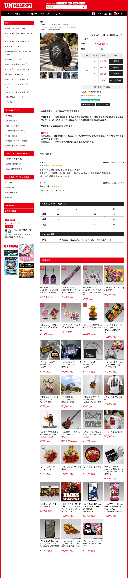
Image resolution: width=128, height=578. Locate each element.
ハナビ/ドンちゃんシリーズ (17, 69)
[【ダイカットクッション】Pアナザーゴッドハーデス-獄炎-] (114, 350)
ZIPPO (9, 182)
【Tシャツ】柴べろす (113, 432)
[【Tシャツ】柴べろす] (114, 419)
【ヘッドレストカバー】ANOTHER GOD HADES (71, 364)
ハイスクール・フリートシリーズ (19, 85)
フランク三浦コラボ (14, 159)
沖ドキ (75, 3)
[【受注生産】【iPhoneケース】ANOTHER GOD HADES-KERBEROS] (93, 491)
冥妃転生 (82, 3)
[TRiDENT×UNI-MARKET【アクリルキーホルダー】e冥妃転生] (93, 275)
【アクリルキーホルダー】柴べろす (49, 467)
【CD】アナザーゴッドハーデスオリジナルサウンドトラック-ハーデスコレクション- (71, 508)
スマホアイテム (12, 120)
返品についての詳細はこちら (91, 92)
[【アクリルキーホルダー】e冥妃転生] (71, 312)
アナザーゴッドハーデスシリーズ (58, 24)
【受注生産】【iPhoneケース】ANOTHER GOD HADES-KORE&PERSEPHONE (114, 508)
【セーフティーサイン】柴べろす (71, 467)
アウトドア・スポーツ (15, 145)
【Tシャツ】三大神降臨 (113, 398)
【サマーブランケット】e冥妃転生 (114, 288)
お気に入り (57, 14)
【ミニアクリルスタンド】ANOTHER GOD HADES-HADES (49, 434)
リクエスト (45, 14)
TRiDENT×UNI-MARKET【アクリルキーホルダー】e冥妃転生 (92, 291)
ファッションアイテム (61, 27)
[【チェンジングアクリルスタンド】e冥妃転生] (50, 312)
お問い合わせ (31, 14)
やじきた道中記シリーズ (16, 64)
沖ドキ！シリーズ (13, 46)
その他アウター (75, 27)
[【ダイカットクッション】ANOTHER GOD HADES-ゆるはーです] (71, 529)
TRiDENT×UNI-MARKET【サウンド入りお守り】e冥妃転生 (49, 290)
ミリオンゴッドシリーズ (16, 28)
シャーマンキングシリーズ (17, 92)
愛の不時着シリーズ (14, 97)
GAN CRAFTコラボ (14, 169)
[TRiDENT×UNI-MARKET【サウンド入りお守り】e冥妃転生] (50, 275)
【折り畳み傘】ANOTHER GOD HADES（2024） (68, 399)
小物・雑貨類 (12, 135)
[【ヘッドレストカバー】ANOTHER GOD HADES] (71, 350)
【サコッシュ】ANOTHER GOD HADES (89, 364)
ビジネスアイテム (13, 125)
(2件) (99, 96)
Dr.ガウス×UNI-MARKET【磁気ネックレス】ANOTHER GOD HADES (114, 470)
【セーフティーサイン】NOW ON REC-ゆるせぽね (92, 543)
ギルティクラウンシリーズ (17, 79)
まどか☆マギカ (62, 3)
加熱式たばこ (12, 187)
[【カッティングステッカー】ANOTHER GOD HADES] (93, 419)
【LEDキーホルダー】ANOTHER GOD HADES (49, 364)
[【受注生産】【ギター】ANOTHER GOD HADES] (71, 419)
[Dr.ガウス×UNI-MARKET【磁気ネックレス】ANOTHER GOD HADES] (114, 454)
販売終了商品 (10, 210)
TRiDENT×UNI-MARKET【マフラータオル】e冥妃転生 (70, 290)
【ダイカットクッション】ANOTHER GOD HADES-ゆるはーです (70, 543)
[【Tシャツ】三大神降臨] (114, 385)
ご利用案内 (17, 14)
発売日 (43, 29)
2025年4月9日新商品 (54, 29)
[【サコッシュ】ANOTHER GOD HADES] (93, 350)
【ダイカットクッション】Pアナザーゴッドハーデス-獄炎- (113, 364)
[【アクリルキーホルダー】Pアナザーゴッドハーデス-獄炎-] (50, 385)
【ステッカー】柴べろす (92, 467)
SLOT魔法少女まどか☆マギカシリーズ (20, 53)
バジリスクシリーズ (14, 59)
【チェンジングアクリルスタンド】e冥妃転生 (49, 327)
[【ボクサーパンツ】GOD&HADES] (50, 491)
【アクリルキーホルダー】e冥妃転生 (70, 326)
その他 (9, 102)
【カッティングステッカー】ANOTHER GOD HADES (92, 434)
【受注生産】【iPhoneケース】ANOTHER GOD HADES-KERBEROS (92, 508)
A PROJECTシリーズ (15, 74)
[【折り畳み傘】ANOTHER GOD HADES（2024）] (71, 385)
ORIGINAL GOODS (47, 27)
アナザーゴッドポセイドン (17, 41)
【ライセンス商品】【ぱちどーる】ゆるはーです (93, 327)
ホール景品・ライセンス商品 (17, 177)
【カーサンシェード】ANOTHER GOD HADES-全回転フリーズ (113, 329)
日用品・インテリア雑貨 (16, 140)
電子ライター (11, 192)
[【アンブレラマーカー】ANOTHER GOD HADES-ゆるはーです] (93, 385)
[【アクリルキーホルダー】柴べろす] (50, 454)
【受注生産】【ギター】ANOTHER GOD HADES (71, 434)
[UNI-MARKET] (18, 5)
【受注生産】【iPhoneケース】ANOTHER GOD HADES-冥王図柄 (49, 543)
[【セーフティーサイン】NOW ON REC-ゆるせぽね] (93, 529)
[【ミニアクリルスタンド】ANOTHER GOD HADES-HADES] (50, 419)
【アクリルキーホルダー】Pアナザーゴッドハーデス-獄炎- (49, 399)
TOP (8, 14)
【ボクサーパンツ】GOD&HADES (48, 505)
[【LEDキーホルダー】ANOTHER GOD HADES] (50, 350)
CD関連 (9, 115)
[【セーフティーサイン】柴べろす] (71, 454)
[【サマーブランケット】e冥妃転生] (114, 275)
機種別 (43, 24)
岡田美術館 (9, 205)
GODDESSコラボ (13, 164)
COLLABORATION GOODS (16, 153)
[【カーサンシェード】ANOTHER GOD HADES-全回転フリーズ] (114, 312)
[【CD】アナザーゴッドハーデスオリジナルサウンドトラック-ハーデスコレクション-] (71, 491)
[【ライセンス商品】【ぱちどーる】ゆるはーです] (93, 312)
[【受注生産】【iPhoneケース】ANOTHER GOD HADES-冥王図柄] (50, 529)
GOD (70, 3)
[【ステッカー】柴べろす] (93, 454)
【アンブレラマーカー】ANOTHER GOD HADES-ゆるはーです (92, 399)
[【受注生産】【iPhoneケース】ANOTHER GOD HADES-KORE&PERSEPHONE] (114, 491)
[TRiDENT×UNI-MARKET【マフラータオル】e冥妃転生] (71, 275)
